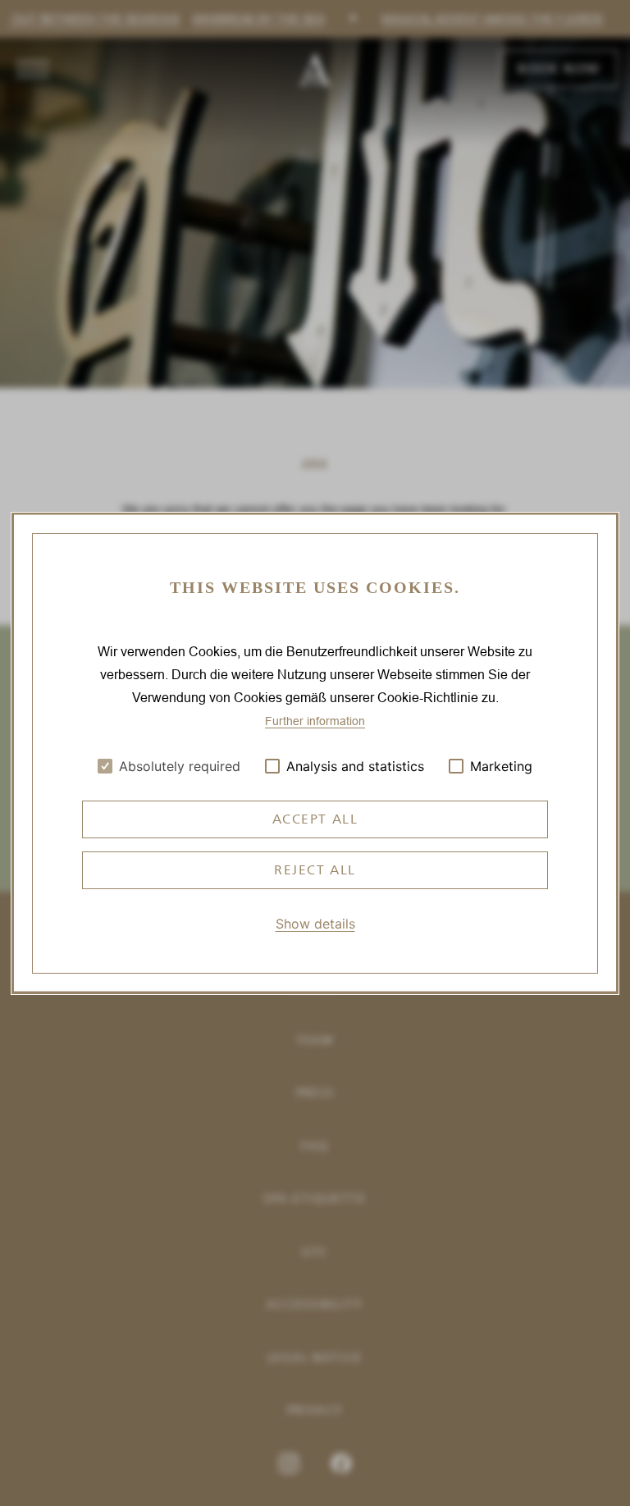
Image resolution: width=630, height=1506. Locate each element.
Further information (315, 720)
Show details (315, 923)
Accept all (315, 819)
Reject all (315, 870)
